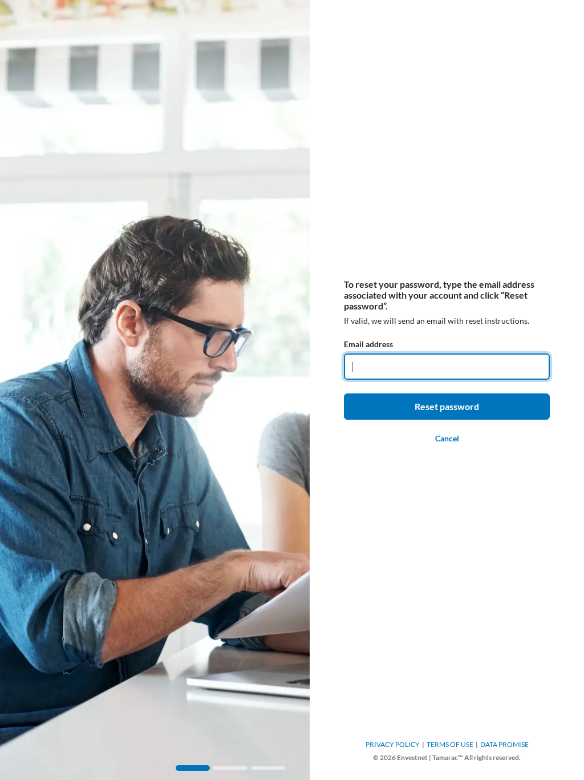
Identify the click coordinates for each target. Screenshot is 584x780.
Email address (368, 344)
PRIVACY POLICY (393, 744)
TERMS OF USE (450, 744)
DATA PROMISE (504, 744)
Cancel (447, 438)
